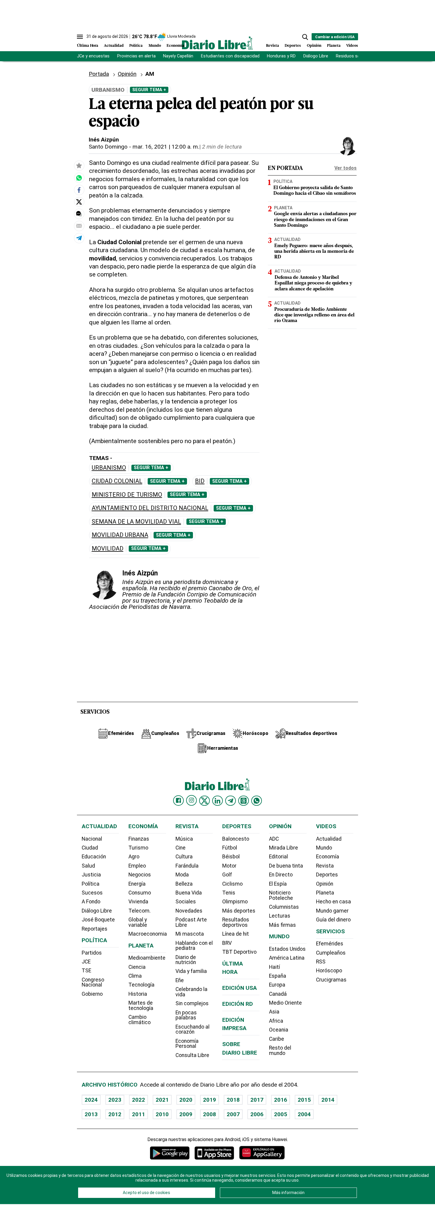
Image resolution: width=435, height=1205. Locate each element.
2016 (280, 1099)
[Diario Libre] (217, 42)
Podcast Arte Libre (191, 922)
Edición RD (237, 1003)
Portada (99, 73)
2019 (209, 1099)
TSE (86, 971)
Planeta (334, 46)
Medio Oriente (285, 1003)
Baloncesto (235, 839)
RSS (321, 962)
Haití (274, 967)
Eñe (179, 980)
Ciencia (137, 967)
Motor (229, 866)
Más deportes (238, 911)
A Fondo (91, 902)
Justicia (91, 875)
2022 (138, 1099)
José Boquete (98, 920)
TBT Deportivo (239, 952)
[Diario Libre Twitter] (204, 801)
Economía (175, 46)
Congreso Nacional (93, 982)
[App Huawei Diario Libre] (261, 1152)
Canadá (278, 994)
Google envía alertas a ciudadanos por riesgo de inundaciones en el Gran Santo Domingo (315, 220)
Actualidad (114, 46)
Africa (276, 1021)
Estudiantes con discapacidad (230, 56)
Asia (274, 1012)
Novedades (188, 911)
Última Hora (87, 46)
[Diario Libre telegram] (230, 801)
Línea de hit (235, 934)
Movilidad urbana (120, 535)
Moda (182, 875)
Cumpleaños (331, 953)
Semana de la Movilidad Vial (136, 522)
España (277, 976)
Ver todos (345, 168)
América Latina (286, 958)
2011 (138, 1114)
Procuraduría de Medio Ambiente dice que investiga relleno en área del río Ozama (314, 315)
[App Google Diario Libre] (170, 1152)
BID (199, 481)
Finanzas (138, 839)
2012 (114, 1114)
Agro (133, 857)
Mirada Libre (283, 848)
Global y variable (137, 922)
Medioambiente (146, 958)
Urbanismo (109, 468)
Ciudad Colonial (117, 481)
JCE (86, 962)
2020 (185, 1099)
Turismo (138, 848)
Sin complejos (192, 1003)
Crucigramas (331, 980)
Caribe (276, 1039)
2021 (162, 1099)
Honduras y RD (281, 56)
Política (136, 46)
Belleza (184, 884)
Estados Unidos (287, 949)
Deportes (293, 46)
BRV (227, 943)
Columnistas (284, 907)
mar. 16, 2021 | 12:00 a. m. (166, 146)
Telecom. (139, 911)
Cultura (184, 857)
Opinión (314, 46)
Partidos (92, 953)
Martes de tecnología (140, 1005)
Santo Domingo (108, 146)
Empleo (137, 866)
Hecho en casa (333, 902)
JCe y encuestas (93, 56)
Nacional (92, 839)
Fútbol (229, 848)
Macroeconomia (147, 934)
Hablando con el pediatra (194, 945)
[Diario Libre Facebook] (178, 800)
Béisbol (231, 857)
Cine (180, 848)
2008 (209, 1114)
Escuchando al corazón (192, 1029)
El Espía (278, 884)
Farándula (187, 866)
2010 (162, 1114)
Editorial (278, 857)
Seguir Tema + (149, 89)
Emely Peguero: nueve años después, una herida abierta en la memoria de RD (314, 252)
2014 (327, 1099)
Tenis (228, 893)
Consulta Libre (192, 1055)
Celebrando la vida (191, 992)
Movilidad (107, 549)
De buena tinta (286, 866)
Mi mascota (189, 934)
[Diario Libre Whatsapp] (256, 801)
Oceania (278, 1030)
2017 (256, 1099)
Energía (137, 884)
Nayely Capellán (178, 56)
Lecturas (279, 916)
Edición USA (239, 987)
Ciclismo (232, 884)
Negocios (139, 875)
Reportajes (94, 929)
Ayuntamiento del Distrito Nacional (150, 508)
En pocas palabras (186, 1015)
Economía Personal (187, 1043)
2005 (280, 1114)
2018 (233, 1099)
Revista (272, 46)
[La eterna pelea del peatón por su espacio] (79, 178)
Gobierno (92, 994)
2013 (91, 1114)
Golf (227, 875)
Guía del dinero (333, 920)
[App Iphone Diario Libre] (214, 1152)
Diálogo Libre (315, 56)
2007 (233, 1114)
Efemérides (329, 944)
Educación (94, 857)
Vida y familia (191, 971)
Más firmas (282, 925)
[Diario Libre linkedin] (217, 801)
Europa (277, 985)
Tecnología (141, 985)
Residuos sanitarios (355, 56)
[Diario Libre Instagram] (191, 800)
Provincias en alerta (136, 56)
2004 (304, 1114)
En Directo (281, 875)
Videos (352, 46)
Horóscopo (329, 971)
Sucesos (92, 893)
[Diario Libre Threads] (243, 801)
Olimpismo (235, 902)
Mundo (155, 46)
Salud (88, 866)
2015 (304, 1099)
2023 (114, 1099)
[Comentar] (79, 214)
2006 (256, 1114)
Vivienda (138, 902)
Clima (135, 976)
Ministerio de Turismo (127, 495)
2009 (185, 1114)
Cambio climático (139, 1019)
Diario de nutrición (185, 960)
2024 (91, 1099)
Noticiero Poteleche (281, 895)
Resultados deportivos (235, 922)
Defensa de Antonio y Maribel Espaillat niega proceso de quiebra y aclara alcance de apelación (313, 284)
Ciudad (90, 848)
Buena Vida (188, 893)
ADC (274, 839)
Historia (137, 994)
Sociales (185, 902)
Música (184, 839)
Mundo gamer (332, 911)
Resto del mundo (280, 1050)
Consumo (139, 893)
